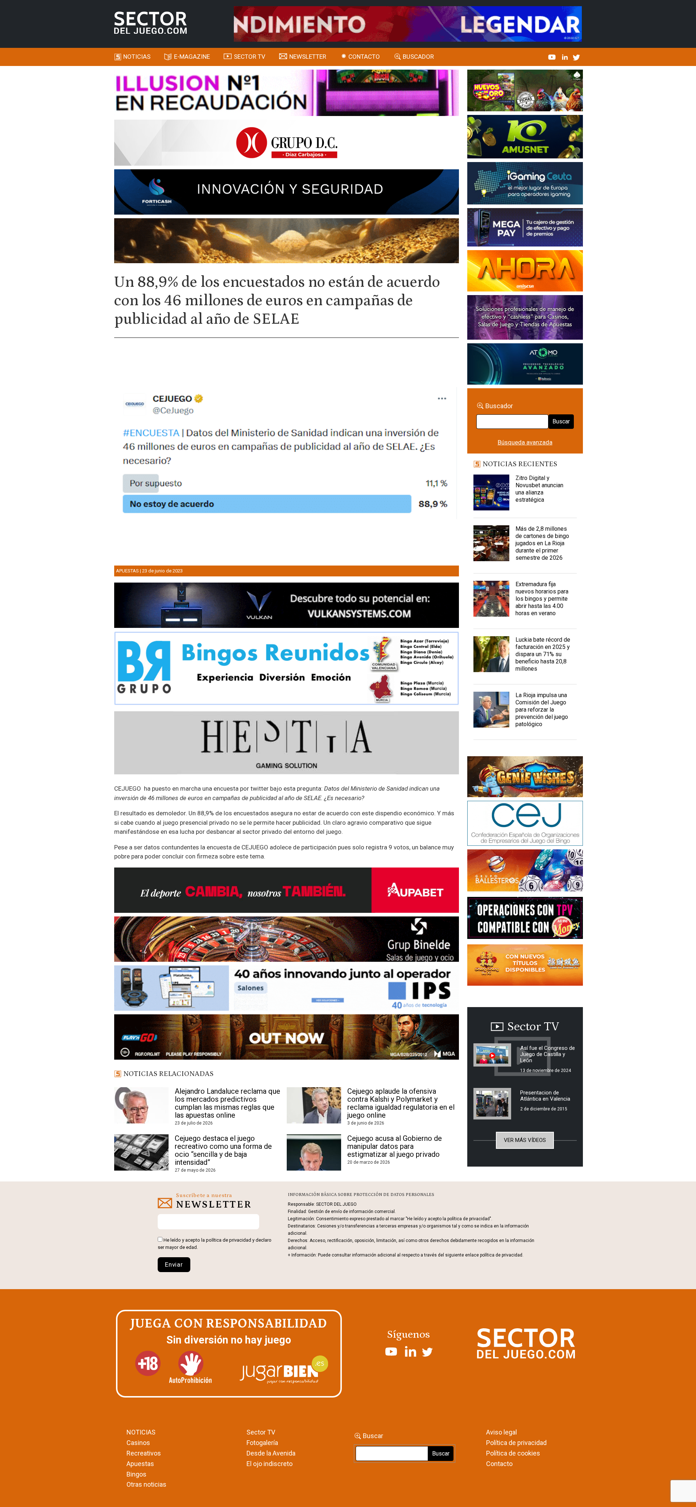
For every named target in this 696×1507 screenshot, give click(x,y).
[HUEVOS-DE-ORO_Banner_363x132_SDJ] (525, 91)
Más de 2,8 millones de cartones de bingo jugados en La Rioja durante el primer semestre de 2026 (542, 543)
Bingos (136, 1474)
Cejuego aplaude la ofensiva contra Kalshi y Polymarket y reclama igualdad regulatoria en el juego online (401, 1103)
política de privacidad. (501, 1255)
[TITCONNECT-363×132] (525, 919)
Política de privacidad (516, 1442)
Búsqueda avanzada (525, 442)
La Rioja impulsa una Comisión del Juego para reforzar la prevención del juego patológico (541, 710)
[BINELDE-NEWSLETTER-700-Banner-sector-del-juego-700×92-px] (286, 940)
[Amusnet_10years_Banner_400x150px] (525, 138)
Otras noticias (146, 1484)
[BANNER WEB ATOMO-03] (525, 365)
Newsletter (307, 56)
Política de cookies (513, 1453)
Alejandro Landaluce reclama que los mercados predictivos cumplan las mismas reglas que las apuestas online (227, 1103)
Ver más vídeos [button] (525, 1140)
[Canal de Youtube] (552, 56)
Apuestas (127, 571)
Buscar (561, 421)
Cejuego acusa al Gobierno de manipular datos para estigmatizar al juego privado (394, 1146)
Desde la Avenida (270, 1453)
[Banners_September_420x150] (525, 966)
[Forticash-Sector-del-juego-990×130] (286, 193)
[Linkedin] (565, 56)
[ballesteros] (525, 872)
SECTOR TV (249, 56)
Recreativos (144, 1453)
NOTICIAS (141, 1432)
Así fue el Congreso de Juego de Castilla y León (547, 1054)
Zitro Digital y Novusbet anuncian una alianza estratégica (539, 489)
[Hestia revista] (286, 744)
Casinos (138, 1442)
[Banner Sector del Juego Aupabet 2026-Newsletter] (286, 891)
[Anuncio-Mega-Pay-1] (525, 228)
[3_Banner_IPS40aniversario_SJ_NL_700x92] (286, 989)
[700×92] (286, 1038)
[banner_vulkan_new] (286, 606)
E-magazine (192, 56)
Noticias (136, 56)
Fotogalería (262, 1442)
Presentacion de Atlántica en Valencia (545, 1095)
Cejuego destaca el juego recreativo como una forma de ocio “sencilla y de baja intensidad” (223, 1150)
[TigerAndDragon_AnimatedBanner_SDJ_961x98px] (408, 23)
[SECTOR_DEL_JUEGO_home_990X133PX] (286, 94)
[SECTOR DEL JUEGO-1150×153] (286, 144)
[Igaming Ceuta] (525, 184)
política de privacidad (228, 1240)
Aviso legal (501, 1432)
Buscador (418, 56)
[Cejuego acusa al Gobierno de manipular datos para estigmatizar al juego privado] (314, 1152)
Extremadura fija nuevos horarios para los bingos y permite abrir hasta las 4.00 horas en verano (541, 599)
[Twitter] (576, 56)
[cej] (525, 824)
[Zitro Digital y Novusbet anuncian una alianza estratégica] (491, 493)
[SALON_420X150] (525, 272)
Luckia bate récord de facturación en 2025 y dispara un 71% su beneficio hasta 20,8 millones (542, 654)
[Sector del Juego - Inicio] (150, 23)
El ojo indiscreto (269, 1463)
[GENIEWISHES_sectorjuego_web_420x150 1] (525, 778)
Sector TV (260, 1432)
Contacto (364, 56)
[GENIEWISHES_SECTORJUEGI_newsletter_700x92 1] (286, 241)
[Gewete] (525, 318)
